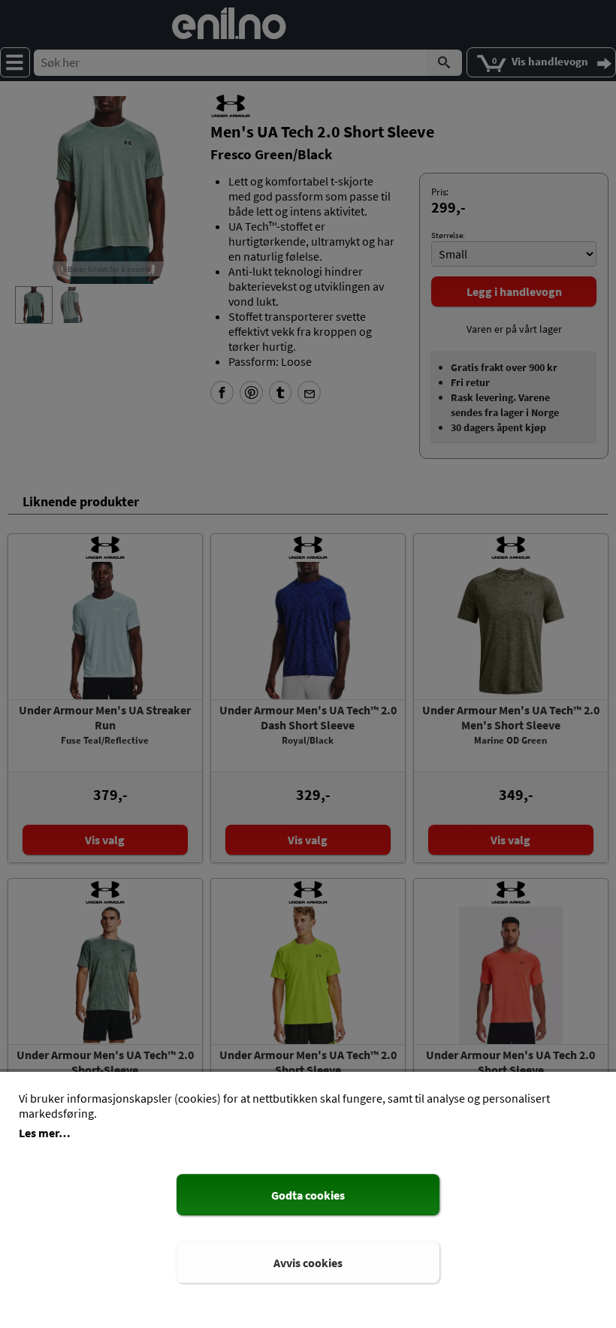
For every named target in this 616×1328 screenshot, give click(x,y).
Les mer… (45, 1132)
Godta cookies (308, 1195)
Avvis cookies (308, 1262)
